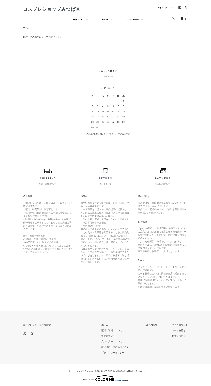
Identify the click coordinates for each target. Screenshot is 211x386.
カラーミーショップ (75, 371)
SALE (105, 19)
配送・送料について (111, 330)
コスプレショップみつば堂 (51, 8)
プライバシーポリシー (112, 352)
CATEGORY (77, 19)
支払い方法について (111, 341)
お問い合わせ (179, 335)
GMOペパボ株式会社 (116, 371)
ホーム (26, 27)
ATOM (154, 324)
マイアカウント (165, 7)
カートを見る (179, 330)
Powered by (88, 379)
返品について (108, 335)
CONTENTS (132, 19)
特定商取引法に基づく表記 (115, 347)
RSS (146, 324)
